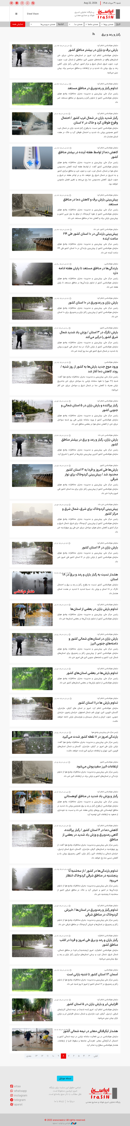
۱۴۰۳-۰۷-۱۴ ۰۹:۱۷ (61, 543)
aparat (18, 1105)
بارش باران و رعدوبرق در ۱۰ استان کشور (93, 302)
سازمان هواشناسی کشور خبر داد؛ (105, 229)
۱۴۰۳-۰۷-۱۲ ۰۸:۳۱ (61, 605)
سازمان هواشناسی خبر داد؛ (108, 435)
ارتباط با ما (59, 1101)
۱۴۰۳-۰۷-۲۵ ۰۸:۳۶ (61, 195)
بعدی (28, 1056)
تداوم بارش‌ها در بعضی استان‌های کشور (92, 673)
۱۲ (42, 1056)
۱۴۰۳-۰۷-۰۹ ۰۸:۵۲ (61, 669)
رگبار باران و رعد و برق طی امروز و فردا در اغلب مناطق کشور (89, 942)
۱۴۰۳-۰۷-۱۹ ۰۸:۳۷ (61, 362)
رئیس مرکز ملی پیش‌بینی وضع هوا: (104, 732)
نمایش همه (17, 24)
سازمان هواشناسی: (111, 263)
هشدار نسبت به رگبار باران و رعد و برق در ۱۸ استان (90, 577)
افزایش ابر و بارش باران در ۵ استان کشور (92, 1004)
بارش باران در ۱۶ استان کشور (100, 547)
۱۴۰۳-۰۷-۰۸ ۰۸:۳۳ (61, 699)
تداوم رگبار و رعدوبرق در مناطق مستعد (93, 88)
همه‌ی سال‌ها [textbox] (76, 24)
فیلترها (61, 24)
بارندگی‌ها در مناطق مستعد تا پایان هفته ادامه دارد (88, 271)
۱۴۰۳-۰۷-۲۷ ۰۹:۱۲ (61, 114)
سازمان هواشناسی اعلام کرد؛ (107, 45)
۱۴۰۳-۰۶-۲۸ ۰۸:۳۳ (61, 970)
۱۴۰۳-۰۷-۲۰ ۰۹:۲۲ (61, 328)
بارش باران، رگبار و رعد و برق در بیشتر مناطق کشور (89, 442)
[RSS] (93, 34)
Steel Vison (33, 14)
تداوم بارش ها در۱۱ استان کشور (98, 703)
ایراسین (97, 14)
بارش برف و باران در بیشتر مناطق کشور (93, 50)
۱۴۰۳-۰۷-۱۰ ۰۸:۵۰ (61, 635)
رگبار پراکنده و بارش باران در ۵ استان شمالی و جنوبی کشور (89, 408)
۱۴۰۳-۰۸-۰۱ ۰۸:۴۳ (61, 84)
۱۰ (53, 1056)
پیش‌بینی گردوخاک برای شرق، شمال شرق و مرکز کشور (90, 511)
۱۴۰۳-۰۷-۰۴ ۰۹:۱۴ (61, 826)
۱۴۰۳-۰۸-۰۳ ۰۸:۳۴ (61, 46)
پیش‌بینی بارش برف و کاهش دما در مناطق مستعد (90, 202)
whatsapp (20, 1091)
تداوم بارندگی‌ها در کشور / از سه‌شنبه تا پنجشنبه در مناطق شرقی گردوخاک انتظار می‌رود (92, 876)
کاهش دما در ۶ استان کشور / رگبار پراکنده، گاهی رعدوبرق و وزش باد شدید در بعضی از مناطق (90, 835)
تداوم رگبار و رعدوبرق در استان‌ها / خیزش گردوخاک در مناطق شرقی (91, 912)
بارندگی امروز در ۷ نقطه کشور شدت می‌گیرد (90, 737)
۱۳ (36, 1056)
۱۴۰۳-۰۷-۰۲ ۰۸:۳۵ (61, 869)
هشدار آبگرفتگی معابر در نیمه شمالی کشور (90, 1031)
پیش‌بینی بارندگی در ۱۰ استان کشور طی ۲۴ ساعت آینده (90, 236)
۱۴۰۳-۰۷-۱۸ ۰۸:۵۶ (61, 401)
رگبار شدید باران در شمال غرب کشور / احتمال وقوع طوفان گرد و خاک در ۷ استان (89, 120)
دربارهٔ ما (71, 1101)
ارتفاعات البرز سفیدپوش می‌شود (97, 766)
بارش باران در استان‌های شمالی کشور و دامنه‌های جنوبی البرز (93, 641)
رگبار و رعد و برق (110, 35)
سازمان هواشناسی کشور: (109, 327)
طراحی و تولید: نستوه (61, 1123)
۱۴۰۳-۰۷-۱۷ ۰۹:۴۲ (61, 435)
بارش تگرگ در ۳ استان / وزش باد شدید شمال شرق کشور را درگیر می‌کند (89, 335)
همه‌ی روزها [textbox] (108, 24)
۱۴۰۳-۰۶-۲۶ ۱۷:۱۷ (61, 1030)
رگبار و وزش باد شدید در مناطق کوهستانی (91, 796)
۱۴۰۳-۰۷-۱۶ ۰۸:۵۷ (61, 466)
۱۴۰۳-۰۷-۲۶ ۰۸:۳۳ (61, 148)
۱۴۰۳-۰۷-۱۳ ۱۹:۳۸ (61, 573)
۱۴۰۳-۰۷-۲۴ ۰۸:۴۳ (61, 230)
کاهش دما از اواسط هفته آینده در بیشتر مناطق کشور (88, 155)
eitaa (17, 1086)
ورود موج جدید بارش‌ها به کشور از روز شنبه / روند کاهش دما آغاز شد (89, 369)
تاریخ (118, 24)
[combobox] (107, 24)
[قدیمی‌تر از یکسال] (32, 55)
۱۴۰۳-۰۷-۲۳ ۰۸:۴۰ (61, 264)
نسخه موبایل (65, 1078)
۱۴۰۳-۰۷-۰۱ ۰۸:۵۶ (61, 906)
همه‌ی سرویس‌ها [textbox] (48, 24)
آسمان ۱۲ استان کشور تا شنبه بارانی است (92, 974)
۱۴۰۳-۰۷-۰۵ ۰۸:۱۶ (61, 792)
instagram (20, 1096)
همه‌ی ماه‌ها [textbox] (93, 24)
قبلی (96, 1056)
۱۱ (48, 1056)
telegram (20, 1100)
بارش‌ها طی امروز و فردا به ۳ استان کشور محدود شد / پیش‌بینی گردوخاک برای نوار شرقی (91, 475)
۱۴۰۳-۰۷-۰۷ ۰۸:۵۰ (61, 733)
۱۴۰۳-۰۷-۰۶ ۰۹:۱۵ (61, 762)
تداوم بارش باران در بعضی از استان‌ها (94, 609)
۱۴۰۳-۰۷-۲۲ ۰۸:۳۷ (61, 298)
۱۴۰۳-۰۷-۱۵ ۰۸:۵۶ (61, 505)
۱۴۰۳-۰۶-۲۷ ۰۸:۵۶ (61, 1000)
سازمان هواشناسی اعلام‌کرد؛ (108, 935)
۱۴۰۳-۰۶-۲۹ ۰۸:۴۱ (61, 936)
